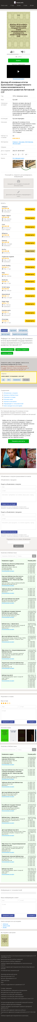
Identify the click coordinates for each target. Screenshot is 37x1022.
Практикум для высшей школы (9, 974)
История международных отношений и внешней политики (17, 1002)
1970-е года (6, 925)
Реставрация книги (18, 158)
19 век (25, 5)
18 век (19, 5)
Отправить (31, 722)
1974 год (5, 924)
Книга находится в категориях (13, 406)
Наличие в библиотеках (11, 395)
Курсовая (21, 142)
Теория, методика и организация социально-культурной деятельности (16, 1007)
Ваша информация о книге (9, 897)
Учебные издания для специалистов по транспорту (14, 1015)
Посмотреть (30, 209)
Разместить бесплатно (9, 532)
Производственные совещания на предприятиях (14, 990)
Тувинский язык (5, 980)
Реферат (15, 142)
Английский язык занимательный (10, 970)
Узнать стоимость (22, 349)
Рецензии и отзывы (9, 397)
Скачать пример (7, 353)
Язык (2, 982)
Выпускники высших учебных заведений (12, 959)
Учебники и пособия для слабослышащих (12, 996)
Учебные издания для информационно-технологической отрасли (16, 964)
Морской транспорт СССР (8, 976)
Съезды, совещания (6, 988)
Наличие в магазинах (10, 401)
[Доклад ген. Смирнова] (30, 735)
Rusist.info (20, 2)
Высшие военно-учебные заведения (11, 961)
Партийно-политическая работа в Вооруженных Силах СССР (17, 998)
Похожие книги (8, 399)
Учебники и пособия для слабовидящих (12, 994)
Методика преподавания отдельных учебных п (13, 1010)
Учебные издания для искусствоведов (11, 1004)
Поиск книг (4, 5)
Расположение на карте (8, 571)
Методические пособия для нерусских (11, 992)
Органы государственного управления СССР (13, 984)
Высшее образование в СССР (9, 978)
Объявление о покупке (11, 393)
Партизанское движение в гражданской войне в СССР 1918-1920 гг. (18, 1012)
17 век (12, 5)
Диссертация (16, 143)
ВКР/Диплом (29, 142)
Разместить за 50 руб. (9, 504)
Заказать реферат (7, 349)
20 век (32, 5)
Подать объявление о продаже (11, 512)
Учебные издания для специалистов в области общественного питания (18, 967)
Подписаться (19, 546)
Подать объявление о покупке (11, 484)
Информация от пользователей (13, 403)
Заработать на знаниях (20, 334)
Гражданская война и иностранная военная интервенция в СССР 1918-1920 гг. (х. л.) (18, 956)
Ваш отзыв (4, 701)
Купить (18, 60)
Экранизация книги (18, 79)
